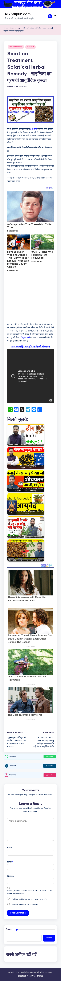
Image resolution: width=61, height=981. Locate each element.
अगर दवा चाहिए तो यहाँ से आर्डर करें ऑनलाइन (30, 346)
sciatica (30, 47)
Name (10, 848)
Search (10, 930)
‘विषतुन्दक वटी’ (25, 338)
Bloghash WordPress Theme (30, 976)
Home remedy (15, 47)
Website (10, 876)
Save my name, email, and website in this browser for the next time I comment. (29, 892)
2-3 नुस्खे (33, 129)
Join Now (50, 756)
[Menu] (55, 16)
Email (10, 862)
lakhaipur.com (18, 14)
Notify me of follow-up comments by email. (29, 899)
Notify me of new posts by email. (25, 905)
